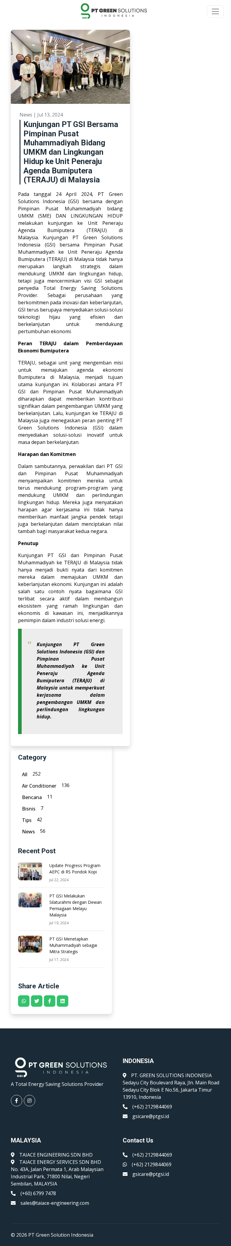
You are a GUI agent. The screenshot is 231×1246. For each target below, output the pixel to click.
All (24, 774)
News (28, 831)
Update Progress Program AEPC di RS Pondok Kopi (74, 869)
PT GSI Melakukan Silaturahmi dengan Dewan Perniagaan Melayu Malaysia (75, 905)
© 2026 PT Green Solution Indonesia (52, 1235)
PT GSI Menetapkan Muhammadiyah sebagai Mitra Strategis (73, 945)
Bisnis (28, 808)
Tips (27, 820)
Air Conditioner (39, 786)
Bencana (32, 797)
